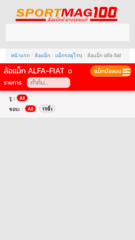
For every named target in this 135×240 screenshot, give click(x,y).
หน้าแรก (20, 55)
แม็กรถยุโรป (68, 55)
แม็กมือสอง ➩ (110, 71)
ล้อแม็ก (42, 55)
